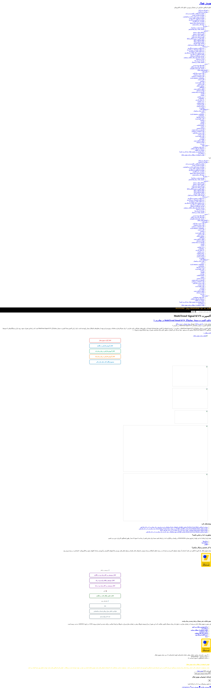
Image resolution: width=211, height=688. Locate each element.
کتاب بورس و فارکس (198, 73)
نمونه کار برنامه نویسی (198, 24)
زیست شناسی (200, 103)
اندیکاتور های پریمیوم (198, 32)
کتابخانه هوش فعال (202, 70)
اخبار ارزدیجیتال (200, 59)
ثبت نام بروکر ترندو (105, 616)
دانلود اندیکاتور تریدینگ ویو (197, 54)
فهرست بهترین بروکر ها (197, 27)
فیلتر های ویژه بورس (198, 65)
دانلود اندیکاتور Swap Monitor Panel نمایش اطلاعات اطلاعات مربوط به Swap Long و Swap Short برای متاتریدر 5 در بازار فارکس (173, 528)
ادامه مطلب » (207, 333)
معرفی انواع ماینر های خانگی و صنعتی (194, 57)
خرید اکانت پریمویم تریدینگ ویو (196, 48)
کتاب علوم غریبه (199, 82)
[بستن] (209, 680)
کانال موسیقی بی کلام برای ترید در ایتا (105, 586)
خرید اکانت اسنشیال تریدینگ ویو (195, 49)
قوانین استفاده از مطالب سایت (199, 630)
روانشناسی (201, 98)
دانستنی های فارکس (198, 43)
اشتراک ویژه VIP (203, 10)
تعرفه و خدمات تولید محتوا (197, 23)
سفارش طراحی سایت (198, 15)
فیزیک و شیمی (200, 106)
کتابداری (202, 137)
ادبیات (202, 112)
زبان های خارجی (199, 100)
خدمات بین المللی (199, 150)
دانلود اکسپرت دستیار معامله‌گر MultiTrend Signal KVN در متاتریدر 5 (182, 320)
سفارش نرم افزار (203, 12)
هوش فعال (205, 3)
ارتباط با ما (201, 153)
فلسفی (202, 93)
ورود (206, 636)
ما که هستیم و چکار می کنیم (200, 627)
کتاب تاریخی (201, 79)
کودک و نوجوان (200, 90)
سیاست (202, 81)
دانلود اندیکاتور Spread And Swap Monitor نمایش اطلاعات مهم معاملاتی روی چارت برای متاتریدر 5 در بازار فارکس (177, 532)
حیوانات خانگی (200, 85)
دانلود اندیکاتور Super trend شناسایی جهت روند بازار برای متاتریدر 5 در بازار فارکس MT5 (184, 530)
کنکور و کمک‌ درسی (199, 89)
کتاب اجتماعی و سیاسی (197, 76)
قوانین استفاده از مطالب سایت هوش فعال (192, 155)
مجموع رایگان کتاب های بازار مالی (105, 362)
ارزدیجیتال (205, 46)
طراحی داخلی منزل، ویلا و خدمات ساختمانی (105, 611)
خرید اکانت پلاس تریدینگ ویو (196, 51)
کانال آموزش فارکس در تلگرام (105, 346)
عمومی (202, 95)
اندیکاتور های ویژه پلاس (198, 35)
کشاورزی (201, 107)
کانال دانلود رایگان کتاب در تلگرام (105, 596)
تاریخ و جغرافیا (200, 117)
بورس (206, 63)
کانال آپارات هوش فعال (105, 340)
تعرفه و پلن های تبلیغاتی (201, 633)
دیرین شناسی (200, 96)
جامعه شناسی (200, 125)
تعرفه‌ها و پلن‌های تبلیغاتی (197, 148)
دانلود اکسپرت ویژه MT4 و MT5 (195, 38)
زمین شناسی (200, 101)
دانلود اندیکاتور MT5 (199, 40)
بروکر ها (205, 26)
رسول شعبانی (187, 324)
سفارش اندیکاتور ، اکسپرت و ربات (195, 13)
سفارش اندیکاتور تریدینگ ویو (196, 19)
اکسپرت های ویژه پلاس (198, 37)
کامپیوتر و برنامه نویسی (198, 92)
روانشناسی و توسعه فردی (197, 78)
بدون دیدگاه (179, 324)
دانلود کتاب (205, 71)
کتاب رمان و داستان (198, 74)
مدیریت (202, 144)
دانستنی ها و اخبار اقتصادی (197, 68)
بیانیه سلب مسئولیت (198, 147)
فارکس (206, 30)
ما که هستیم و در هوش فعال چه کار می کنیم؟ (191, 151)
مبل (105, 606)
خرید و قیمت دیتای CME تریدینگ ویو (194, 52)
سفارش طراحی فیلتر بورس (196, 18)
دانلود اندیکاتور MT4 (199, 41)
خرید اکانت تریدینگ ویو (202, 635)
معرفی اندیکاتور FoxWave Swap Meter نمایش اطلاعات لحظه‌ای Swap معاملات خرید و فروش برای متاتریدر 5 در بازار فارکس (174, 527)
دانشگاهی (201, 87)
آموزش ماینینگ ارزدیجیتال (197, 56)
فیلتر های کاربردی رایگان (197, 67)
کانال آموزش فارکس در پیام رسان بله (105, 351)
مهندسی (202, 123)
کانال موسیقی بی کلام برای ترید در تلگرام (105, 575)
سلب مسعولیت (203, 631)
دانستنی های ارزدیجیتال (198, 62)
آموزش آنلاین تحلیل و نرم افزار (196, 45)
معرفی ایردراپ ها (199, 60)
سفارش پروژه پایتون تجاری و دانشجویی (193, 16)
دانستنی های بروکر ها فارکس (196, 29)
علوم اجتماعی (200, 104)
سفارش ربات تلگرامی (198, 21)
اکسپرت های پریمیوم (198, 34)
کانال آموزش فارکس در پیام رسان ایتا (105, 356)
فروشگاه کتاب (204, 109)
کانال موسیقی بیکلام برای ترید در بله (105, 580)
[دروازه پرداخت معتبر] (206, 566)
